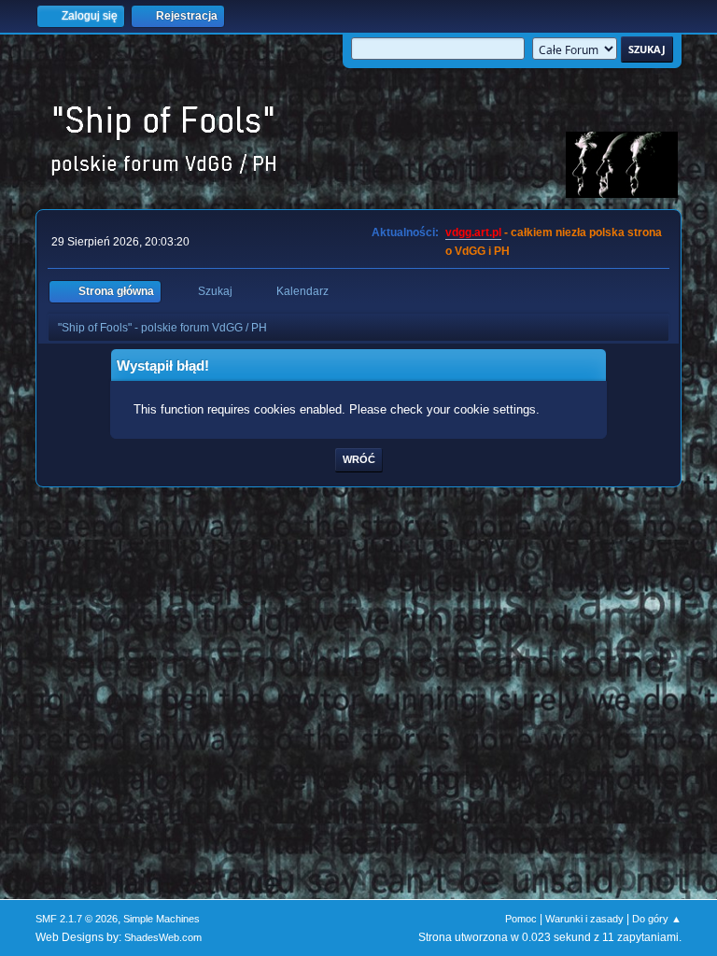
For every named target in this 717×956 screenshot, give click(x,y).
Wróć (359, 459)
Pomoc (521, 918)
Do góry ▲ (657, 918)
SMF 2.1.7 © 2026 (76, 918)
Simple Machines (161, 918)
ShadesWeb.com (163, 937)
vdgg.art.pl (473, 232)
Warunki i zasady (584, 918)
